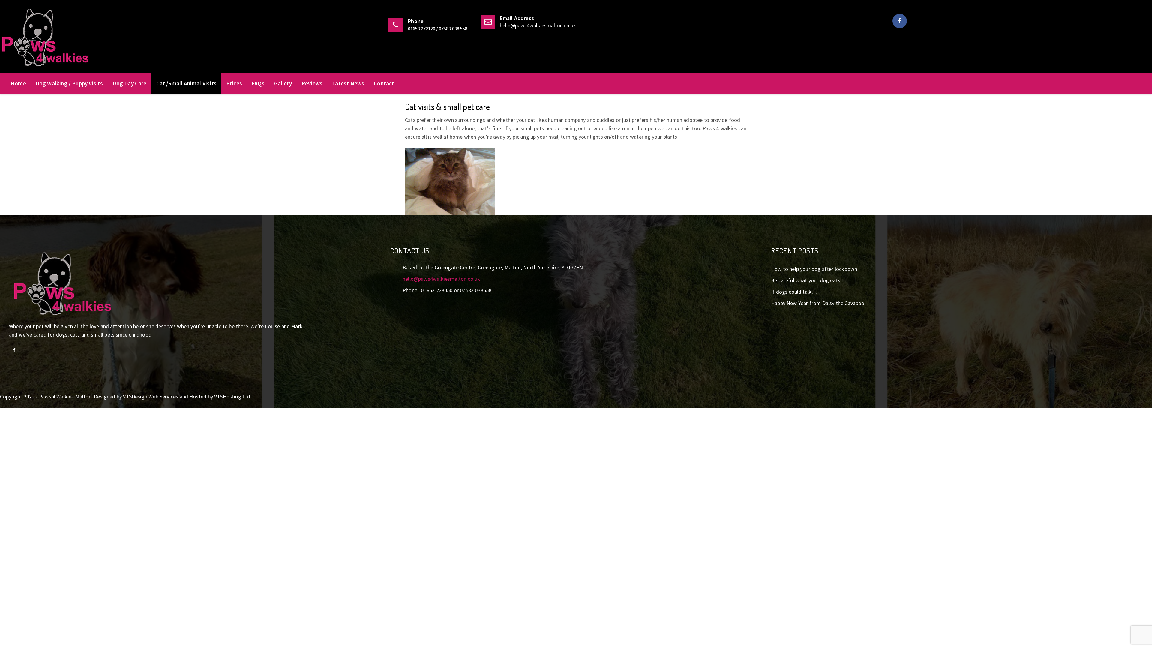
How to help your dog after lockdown (814, 269)
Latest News (348, 83)
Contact (384, 83)
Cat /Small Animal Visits (186, 83)
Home (18, 83)
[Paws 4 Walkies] (98, 39)
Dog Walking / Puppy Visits (69, 83)
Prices (234, 83)
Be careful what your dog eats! (806, 280)
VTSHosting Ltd (232, 396)
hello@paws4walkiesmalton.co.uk (538, 25)
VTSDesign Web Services (150, 396)
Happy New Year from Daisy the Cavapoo (818, 303)
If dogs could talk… (794, 291)
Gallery (283, 83)
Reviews (312, 83)
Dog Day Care (129, 83)
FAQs (258, 83)
